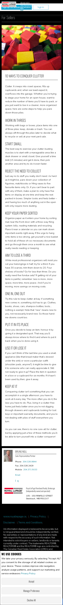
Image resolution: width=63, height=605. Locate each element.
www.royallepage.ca (14, 516)
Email (21, 10)
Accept (31, 581)
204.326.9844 (30, 461)
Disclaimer (9, 522)
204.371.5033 (27, 8)
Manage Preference (31, 591)
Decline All (31, 600)
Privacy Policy (28, 573)
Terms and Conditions (30, 522)
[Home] (9, 5)
